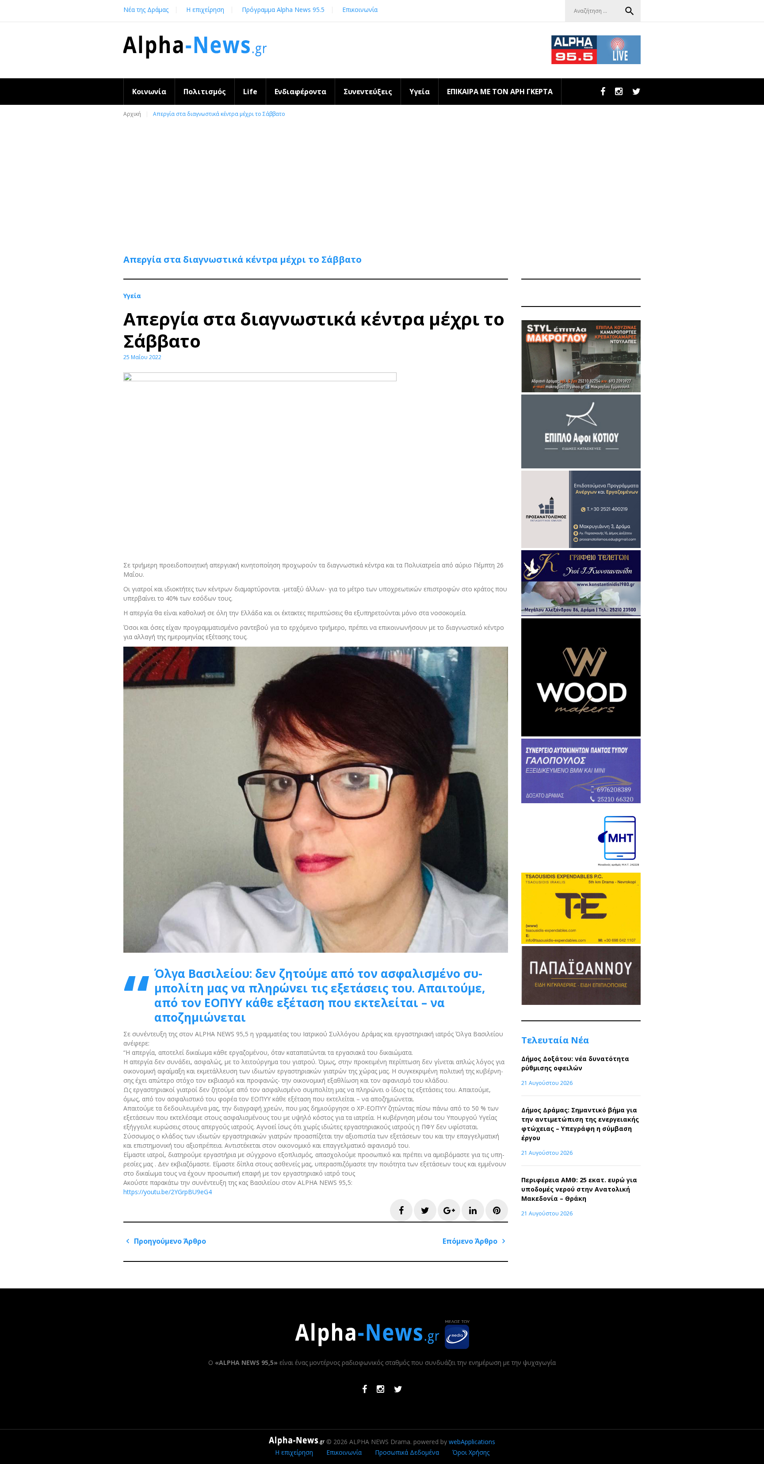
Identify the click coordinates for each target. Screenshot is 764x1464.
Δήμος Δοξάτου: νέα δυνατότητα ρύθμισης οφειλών (575, 1063)
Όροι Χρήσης (470, 1452)
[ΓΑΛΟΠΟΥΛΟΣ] (581, 801)
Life (250, 91)
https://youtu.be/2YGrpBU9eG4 (167, 1192)
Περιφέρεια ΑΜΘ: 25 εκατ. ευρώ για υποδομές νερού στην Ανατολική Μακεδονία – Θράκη (579, 1189)
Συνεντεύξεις (368, 91)
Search (629, 11)
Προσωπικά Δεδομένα (407, 1452)
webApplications (472, 1441)
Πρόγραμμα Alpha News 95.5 (283, 9)
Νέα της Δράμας (145, 9)
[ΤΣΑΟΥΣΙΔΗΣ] (581, 941)
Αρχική (132, 114)
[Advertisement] (384, 182)
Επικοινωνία (360, 9)
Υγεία (419, 91)
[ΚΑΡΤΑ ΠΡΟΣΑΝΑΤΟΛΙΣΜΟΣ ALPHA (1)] (581, 545)
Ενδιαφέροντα (300, 91)
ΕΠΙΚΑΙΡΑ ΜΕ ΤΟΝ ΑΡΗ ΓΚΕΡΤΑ (500, 91)
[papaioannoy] (581, 1002)
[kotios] (581, 466)
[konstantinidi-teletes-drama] (581, 613)
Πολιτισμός (204, 91)
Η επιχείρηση (205, 9)
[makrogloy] (581, 390)
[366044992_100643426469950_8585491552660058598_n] (581, 734)
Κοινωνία (149, 91)
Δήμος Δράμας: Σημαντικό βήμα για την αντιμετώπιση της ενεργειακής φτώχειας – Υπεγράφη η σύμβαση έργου (580, 1124)
